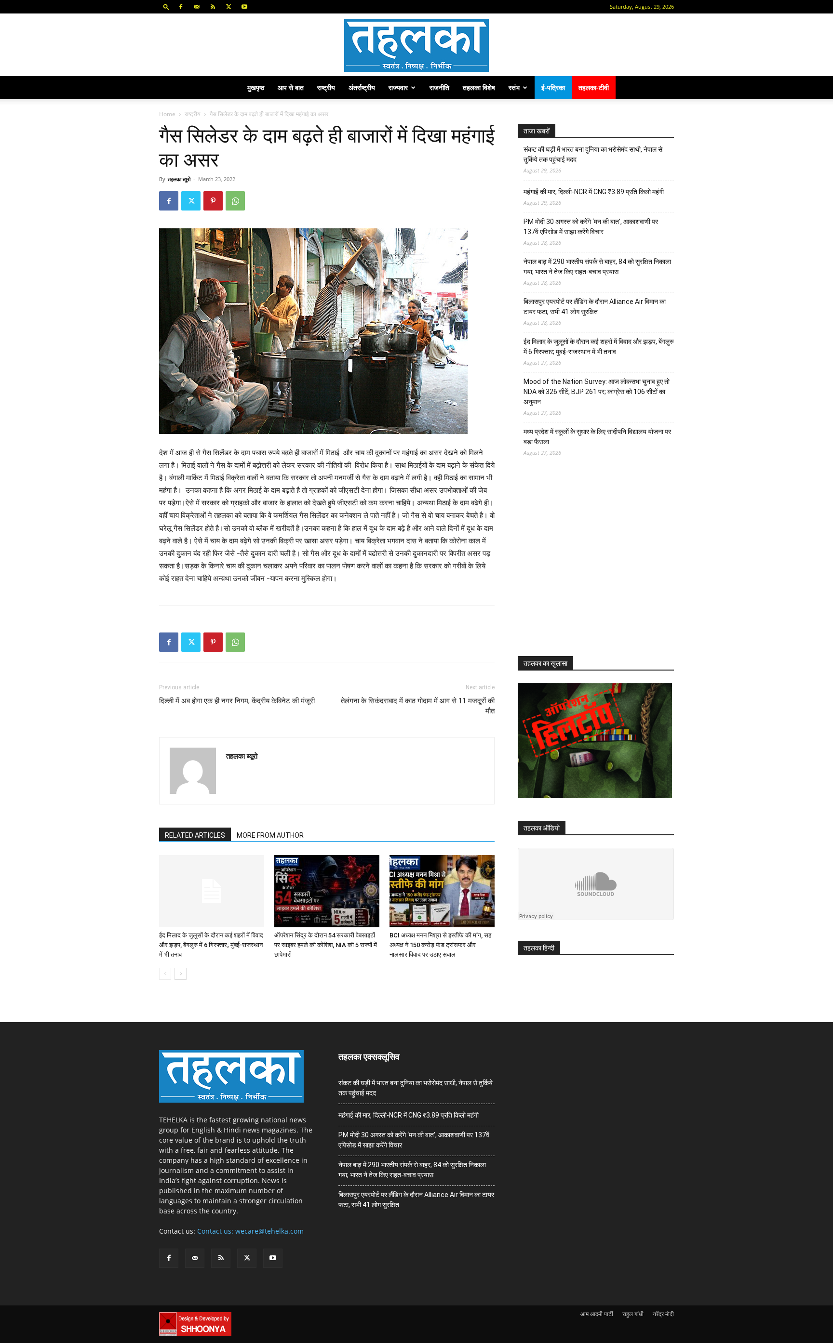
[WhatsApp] (235, 201)
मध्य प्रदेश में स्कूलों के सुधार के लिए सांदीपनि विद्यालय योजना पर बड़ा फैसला (597, 437)
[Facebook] (181, 6)
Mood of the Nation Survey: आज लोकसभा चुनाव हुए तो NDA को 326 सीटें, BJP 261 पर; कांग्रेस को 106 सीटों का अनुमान (597, 392)
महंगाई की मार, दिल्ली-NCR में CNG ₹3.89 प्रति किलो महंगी (594, 192)
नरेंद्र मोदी (663, 1314)
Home (167, 114)
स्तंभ (514, 87)
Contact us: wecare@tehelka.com (250, 1231)
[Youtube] (244, 6)
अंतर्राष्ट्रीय (362, 87)
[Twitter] (228, 6)
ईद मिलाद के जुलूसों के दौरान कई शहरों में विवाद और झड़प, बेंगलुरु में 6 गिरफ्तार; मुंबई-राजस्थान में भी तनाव (211, 945)
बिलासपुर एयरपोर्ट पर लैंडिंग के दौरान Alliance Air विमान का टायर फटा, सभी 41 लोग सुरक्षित (595, 307)
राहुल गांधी (633, 1314)
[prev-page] (165, 974)
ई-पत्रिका (553, 87)
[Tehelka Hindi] (416, 45)
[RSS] (212, 6)
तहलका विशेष (479, 87)
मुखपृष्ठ (255, 87)
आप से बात (291, 87)
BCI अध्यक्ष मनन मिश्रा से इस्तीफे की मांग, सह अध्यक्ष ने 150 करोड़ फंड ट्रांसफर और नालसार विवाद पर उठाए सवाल (440, 945)
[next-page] (181, 974)
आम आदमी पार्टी (596, 1314)
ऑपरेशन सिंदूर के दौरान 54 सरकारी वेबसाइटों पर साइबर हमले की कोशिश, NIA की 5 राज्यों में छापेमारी (325, 945)
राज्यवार (398, 87)
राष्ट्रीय (326, 87)
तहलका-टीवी (593, 87)
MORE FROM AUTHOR (270, 835)
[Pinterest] (213, 201)
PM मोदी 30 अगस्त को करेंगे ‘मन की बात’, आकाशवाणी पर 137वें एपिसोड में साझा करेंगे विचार (591, 227)
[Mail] (196, 6)
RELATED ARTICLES (195, 835)
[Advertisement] (590, 565)
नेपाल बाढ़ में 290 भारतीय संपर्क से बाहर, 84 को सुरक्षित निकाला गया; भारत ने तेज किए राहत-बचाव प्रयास (597, 267)
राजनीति (439, 87)
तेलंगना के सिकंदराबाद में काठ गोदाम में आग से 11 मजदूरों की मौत (418, 706)
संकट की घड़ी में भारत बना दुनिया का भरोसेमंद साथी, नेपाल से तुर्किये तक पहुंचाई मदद (593, 154)
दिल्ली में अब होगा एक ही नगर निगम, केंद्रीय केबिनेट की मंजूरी (237, 701)
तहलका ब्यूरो (179, 179)
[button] (166, 6)
